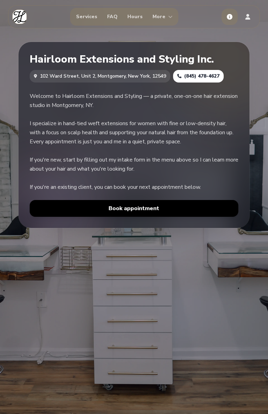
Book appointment (134, 208)
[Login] (247, 16)
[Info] (229, 16)
